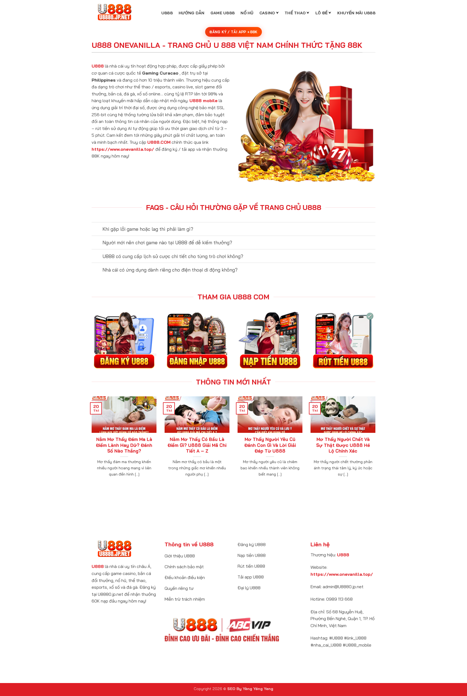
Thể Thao (295, 13)
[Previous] (90, 443)
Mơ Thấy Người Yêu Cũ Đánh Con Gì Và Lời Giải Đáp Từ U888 (270, 445)
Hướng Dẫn (192, 13)
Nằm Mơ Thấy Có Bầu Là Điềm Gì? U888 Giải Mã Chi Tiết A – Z (197, 445)
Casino (267, 13)
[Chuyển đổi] (97, 229)
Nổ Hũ (247, 13)
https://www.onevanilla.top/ (123, 149)
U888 (167, 13)
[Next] (376, 443)
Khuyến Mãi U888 (356, 13)
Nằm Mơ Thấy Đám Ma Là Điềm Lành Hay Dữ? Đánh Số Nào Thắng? (124, 445)
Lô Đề (321, 13)
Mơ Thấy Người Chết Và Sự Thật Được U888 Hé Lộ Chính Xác (343, 445)
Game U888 (223, 13)
